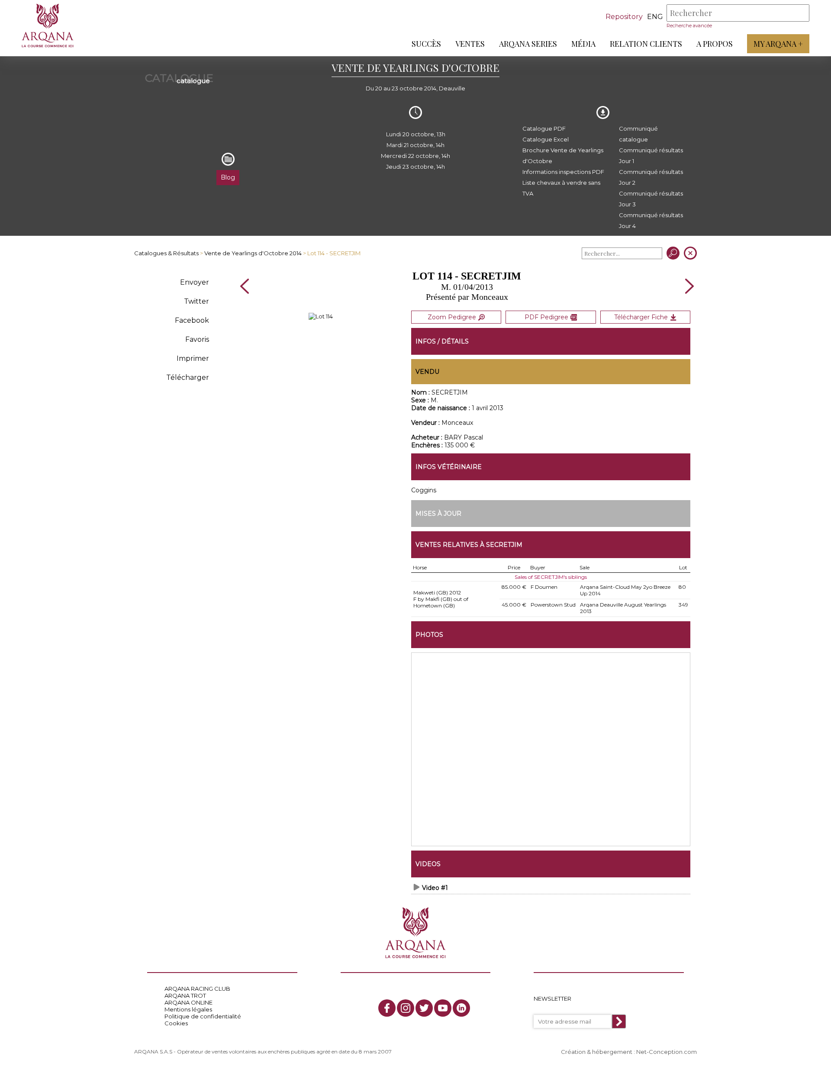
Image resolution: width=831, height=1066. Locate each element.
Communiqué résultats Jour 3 (651, 199)
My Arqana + (778, 44)
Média (583, 44)
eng (655, 17)
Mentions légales (188, 1009)
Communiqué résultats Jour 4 (651, 220)
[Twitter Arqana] (424, 1008)
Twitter (196, 301)
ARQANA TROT (185, 995)
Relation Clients (646, 44)
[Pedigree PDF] (321, 316)
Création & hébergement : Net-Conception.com (629, 1051)
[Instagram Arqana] (405, 1008)
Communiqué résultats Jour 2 (651, 177)
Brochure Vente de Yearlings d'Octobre (562, 155)
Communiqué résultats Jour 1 (651, 155)
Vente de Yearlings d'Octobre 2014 (253, 253)
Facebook (192, 320)
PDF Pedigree (546, 317)
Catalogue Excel (545, 139)
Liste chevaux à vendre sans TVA (561, 188)
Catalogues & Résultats (166, 253)
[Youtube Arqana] (442, 1008)
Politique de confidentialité (202, 1016)
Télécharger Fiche (641, 317)
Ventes (470, 44)
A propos (714, 44)
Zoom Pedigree (452, 317)
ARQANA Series (528, 44)
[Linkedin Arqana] (461, 1008)
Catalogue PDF (544, 128)
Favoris (197, 339)
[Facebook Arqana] (387, 1008)
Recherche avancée (689, 25)
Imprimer (193, 358)
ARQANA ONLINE (188, 1002)
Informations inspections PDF (563, 171)
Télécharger (187, 377)
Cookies (176, 1023)
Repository (624, 17)
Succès (426, 44)
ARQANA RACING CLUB (197, 988)
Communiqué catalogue (638, 134)
